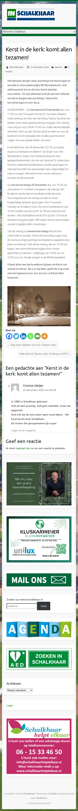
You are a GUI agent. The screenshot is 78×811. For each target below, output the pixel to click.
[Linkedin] (23, 336)
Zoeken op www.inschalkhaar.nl (25, 599)
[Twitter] (16, 336)
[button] (39, 484)
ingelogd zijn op (25, 448)
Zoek (44, 606)
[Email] (37, 336)
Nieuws (58, 67)
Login (10, 705)
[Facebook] (9, 336)
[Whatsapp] (30, 336)
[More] (44, 336)
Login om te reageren (23, 430)
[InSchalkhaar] (31, 15)
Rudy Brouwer (16, 67)
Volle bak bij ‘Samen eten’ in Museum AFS (45, 353)
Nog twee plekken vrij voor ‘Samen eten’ (32, 344)
